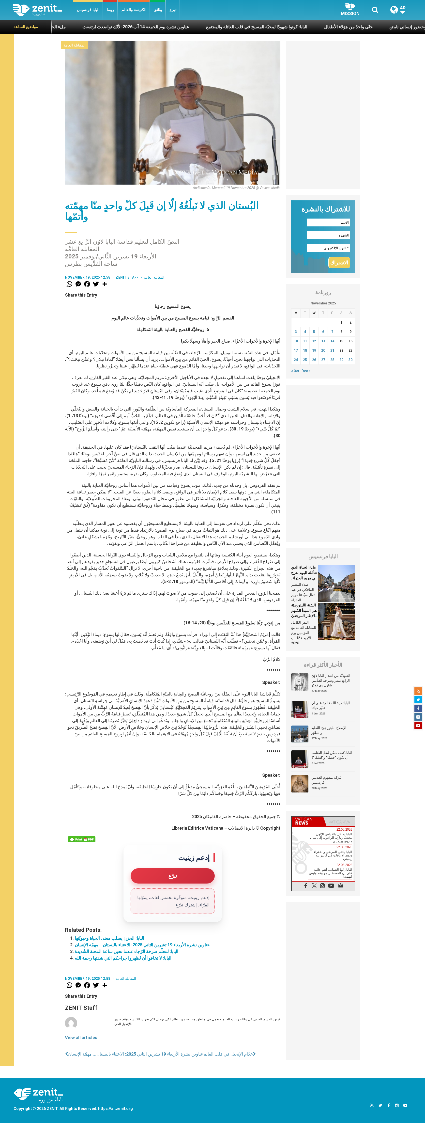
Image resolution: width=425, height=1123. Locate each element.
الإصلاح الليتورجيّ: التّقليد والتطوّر (328, 730)
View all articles (81, 1037)
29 (341, 360)
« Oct (295, 371)
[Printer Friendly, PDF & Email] (81, 839)
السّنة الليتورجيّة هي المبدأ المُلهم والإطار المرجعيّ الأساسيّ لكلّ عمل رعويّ (304, 616)
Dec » (306, 371)
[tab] (307, 821)
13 (323, 341)
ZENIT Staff (127, 277)
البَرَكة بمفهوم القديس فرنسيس (326, 779)
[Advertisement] (323, 115)
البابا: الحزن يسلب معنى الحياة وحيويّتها (109, 938)
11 (305, 341)
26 (314, 360)
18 (305, 350)
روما (110, 9)
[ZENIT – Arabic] (43, 10)
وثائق (158, 9)
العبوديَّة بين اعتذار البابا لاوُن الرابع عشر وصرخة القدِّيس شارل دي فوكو (330, 680)
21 (332, 350)
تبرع (172, 9)
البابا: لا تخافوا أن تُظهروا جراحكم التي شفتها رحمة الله (123, 958)
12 (314, 341)
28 (332, 360)
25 (305, 360)
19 (314, 350)
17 (296, 350)
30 (350, 360)
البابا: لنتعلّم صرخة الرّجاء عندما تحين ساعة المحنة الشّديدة (126, 951)
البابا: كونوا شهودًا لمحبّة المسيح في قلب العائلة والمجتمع (215, 26)
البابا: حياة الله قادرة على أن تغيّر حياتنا (330, 705)
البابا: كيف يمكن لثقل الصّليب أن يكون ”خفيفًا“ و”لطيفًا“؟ (331, 755)
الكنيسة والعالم (133, 9)
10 (296, 341)
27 (323, 360)
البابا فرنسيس (88, 9)
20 (323, 350)
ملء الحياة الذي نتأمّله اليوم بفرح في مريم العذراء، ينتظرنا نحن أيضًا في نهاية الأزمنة (304, 578)
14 (332, 341)
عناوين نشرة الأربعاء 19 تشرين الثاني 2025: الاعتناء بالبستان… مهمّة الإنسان (142, 944)
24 (296, 360)
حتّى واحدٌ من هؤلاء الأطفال (306, 26)
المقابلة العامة (75, 45)
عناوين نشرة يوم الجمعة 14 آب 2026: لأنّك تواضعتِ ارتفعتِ (94, 26)
